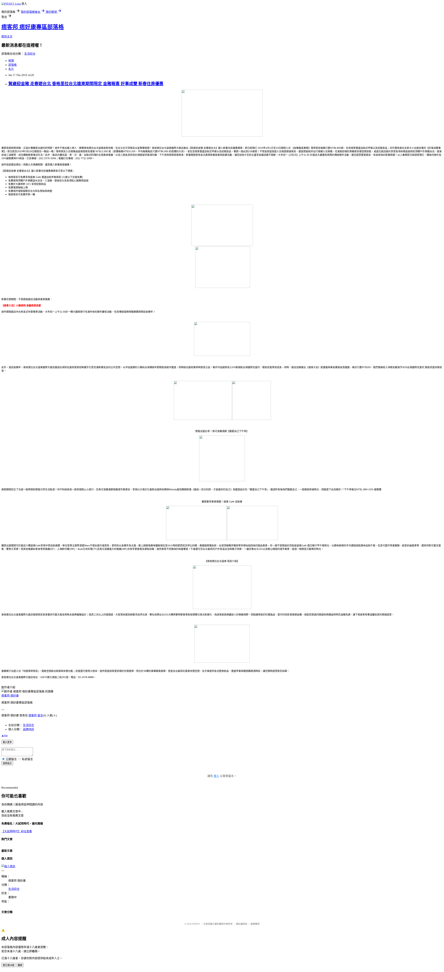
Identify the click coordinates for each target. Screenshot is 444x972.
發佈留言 (7, 763)
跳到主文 (6, 36)
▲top (4, 735)
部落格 (12, 64)
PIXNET (196, 924)
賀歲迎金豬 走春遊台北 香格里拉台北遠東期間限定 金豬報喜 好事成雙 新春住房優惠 (85, 83)
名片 (11, 69)
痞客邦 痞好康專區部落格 (32, 27)
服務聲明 (254, 924)
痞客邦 (32, 715)
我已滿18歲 (8, 965)
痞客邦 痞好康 (10, 695)
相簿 (11, 60)
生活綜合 (29, 53)
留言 (40, 715)
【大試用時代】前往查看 (16, 831)
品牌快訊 (28, 729)
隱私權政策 (241, 924)
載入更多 (7, 742)
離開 (20, 965)
